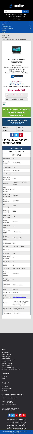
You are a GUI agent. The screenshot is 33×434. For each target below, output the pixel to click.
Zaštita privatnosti (8, 367)
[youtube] (24, 415)
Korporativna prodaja (8, 360)
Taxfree (4, 362)
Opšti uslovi (5, 352)
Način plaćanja (6, 356)
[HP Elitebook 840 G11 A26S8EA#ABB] (16, 50)
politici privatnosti (14, 432)
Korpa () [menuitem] (23, 14)
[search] (13, 11)
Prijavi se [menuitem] (8, 14)
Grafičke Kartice (7, 388)
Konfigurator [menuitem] (17, 19)
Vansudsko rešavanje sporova (11, 369)
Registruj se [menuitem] (15, 14)
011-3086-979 (16, 124)
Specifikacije (16, 148)
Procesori (5, 386)
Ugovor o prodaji (7, 363)
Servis (3, 378)
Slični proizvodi (16, 151)
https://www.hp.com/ (19, 297)
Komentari (16, 155)
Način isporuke (6, 354)
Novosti (4, 390)
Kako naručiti (6, 358)
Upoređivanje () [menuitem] (20, 17)
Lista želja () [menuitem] (11, 17)
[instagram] (20, 415)
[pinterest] (16, 415)
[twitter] (13, 415)
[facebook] (9, 415)
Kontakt (4, 377)
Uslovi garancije (7, 365)
